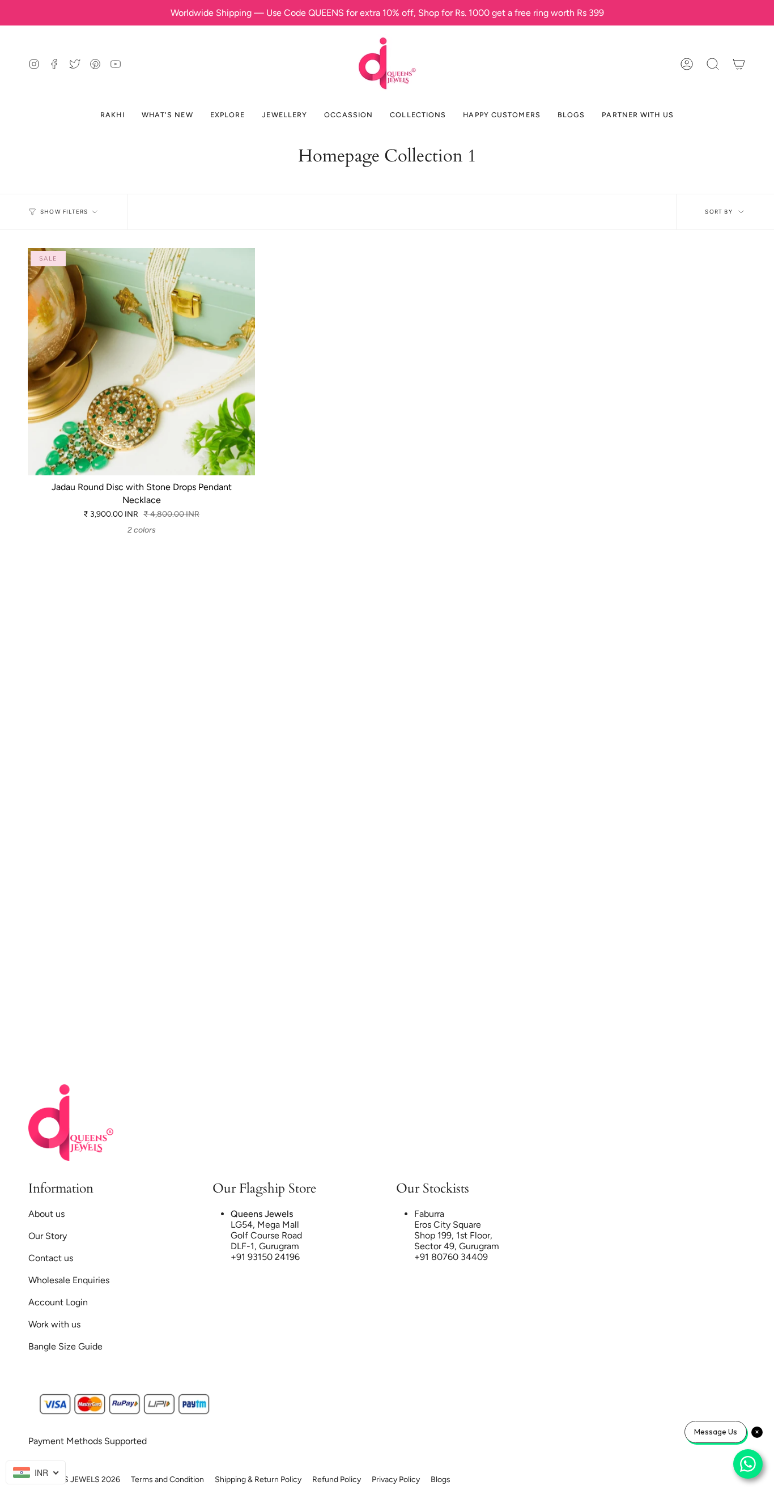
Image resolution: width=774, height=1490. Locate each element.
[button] (713, 63)
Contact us (50, 1258)
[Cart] (739, 63)
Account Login (58, 1302)
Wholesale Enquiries (68, 1280)
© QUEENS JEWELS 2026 (74, 1479)
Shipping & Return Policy (258, 1479)
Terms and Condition (167, 1479)
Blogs (440, 1479)
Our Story (47, 1236)
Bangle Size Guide (65, 1346)
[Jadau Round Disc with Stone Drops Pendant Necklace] (141, 361)
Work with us (54, 1324)
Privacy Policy (396, 1479)
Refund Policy (336, 1479)
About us (46, 1213)
